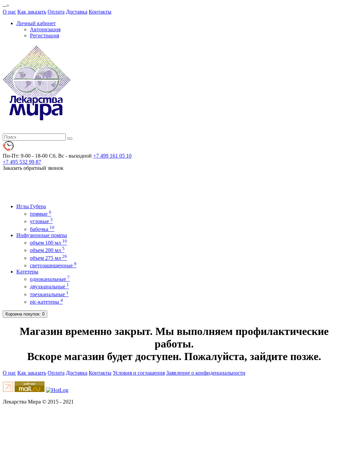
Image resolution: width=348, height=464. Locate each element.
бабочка (42, 229)
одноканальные (50, 279)
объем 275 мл (48, 258)
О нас (9, 12)
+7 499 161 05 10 (112, 156)
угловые (41, 221)
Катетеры (27, 271)
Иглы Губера (31, 206)
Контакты (100, 12)
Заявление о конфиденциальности (205, 373)
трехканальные (49, 294)
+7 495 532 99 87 (22, 162)
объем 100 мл (48, 243)
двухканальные (49, 286)
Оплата (56, 12)
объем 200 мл (47, 250)
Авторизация (45, 29)
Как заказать (31, 12)
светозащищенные (53, 265)
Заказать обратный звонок (33, 168)
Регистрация (44, 35)
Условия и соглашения (139, 373)
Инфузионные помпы (41, 235)
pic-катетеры (46, 302)
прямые (40, 214)
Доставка (76, 12)
